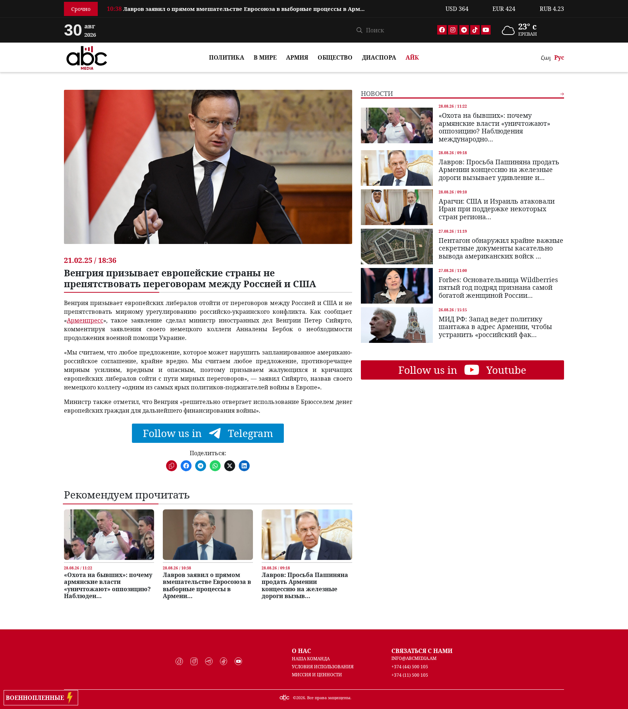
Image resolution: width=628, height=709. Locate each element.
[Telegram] (464, 30)
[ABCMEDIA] (87, 57)
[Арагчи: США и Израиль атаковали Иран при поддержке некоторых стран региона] (397, 207)
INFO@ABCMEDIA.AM (413, 658)
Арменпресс (85, 320)
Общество (335, 57)
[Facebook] (442, 30)
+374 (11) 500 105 (409, 675)
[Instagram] (453, 30)
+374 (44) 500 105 (409, 667)
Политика (226, 57)
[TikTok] (475, 30)
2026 (300, 698)
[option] (271, 4)
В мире (265, 57)
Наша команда (311, 659)
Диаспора (379, 57)
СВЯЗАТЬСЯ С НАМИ (421, 651)
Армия (297, 57)
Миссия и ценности (317, 675)
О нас (301, 651)
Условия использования (323, 667)
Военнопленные (36, 698)
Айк (412, 57)
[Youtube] (486, 30)
